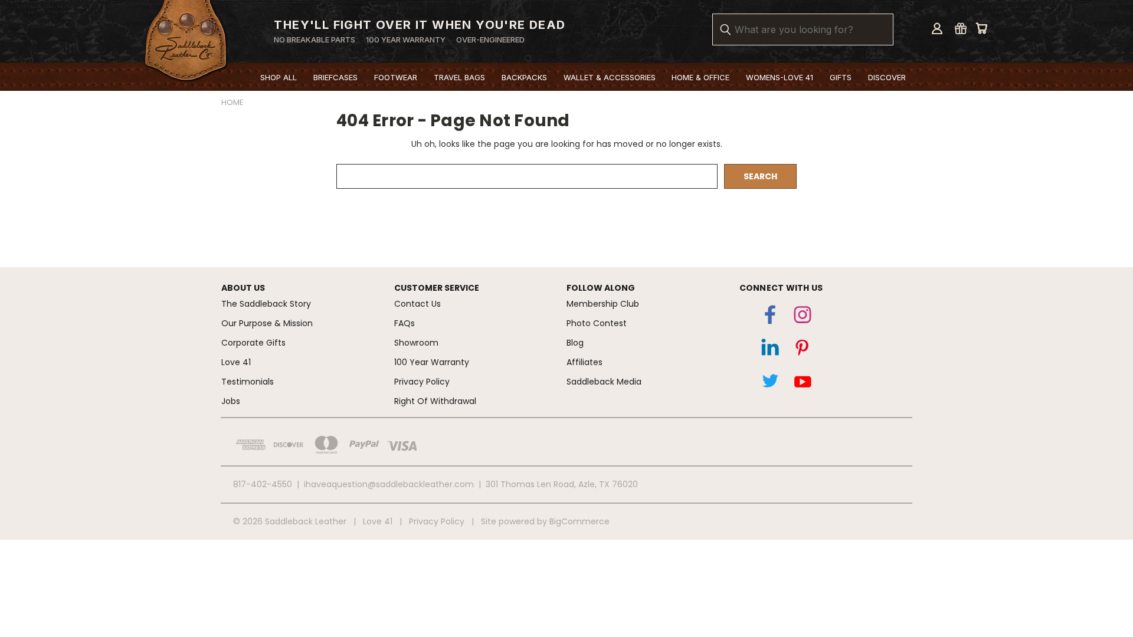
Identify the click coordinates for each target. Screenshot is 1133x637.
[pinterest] (802, 350)
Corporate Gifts (253, 343)
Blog (575, 343)
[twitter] (770, 383)
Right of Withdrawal (435, 401)
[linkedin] (770, 350)
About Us (243, 288)
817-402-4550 (262, 484)
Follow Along (600, 288)
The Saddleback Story (266, 304)
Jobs (230, 401)
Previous (1105, 575)
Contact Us (417, 304)
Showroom (416, 343)
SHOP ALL (278, 77)
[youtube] (802, 383)
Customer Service (436, 288)
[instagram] (802, 317)
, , (562, 484)
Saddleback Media (603, 382)
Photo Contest (596, 323)
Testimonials (247, 382)
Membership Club (602, 304)
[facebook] (770, 317)
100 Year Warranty (431, 362)
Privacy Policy (422, 382)
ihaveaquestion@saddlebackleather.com (389, 484)
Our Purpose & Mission (267, 323)
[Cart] (981, 28)
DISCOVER (887, 77)
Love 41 (236, 362)
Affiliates (584, 362)
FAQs (404, 323)
